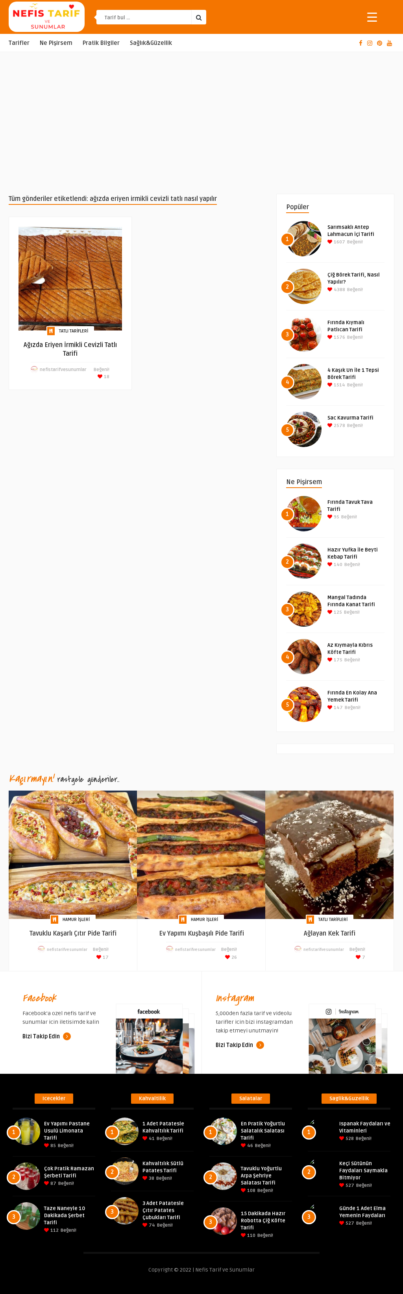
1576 (339, 337)
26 (233, 957)
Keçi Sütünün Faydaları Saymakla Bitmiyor (363, 1170)
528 (349, 1139)
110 (250, 1235)
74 (151, 1225)
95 (336, 517)
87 (52, 1183)
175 (337, 660)
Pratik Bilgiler (101, 43)
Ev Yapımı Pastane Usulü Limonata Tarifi (67, 1131)
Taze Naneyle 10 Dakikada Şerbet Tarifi (64, 1215)
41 (151, 1139)
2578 (339, 426)
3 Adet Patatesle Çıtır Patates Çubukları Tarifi (163, 1210)
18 (106, 377)
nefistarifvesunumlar (63, 370)
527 (349, 1185)
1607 (339, 242)
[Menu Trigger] (372, 17)
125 (337, 612)
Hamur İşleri (76, 919)
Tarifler (19, 43)
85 (52, 1146)
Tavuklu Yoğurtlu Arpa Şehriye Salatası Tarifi (261, 1176)
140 (337, 565)
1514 (339, 385)
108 (250, 1191)
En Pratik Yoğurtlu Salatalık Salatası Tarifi (263, 1131)
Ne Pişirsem (56, 43)
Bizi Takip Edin (41, 1036)
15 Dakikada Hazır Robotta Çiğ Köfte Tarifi (263, 1220)
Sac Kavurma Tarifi (350, 418)
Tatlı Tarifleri (73, 331)
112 (54, 1230)
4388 (339, 290)
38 (151, 1178)
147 (338, 708)
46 (249, 1146)
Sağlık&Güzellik (151, 43)
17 (105, 957)
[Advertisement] (201, 123)
